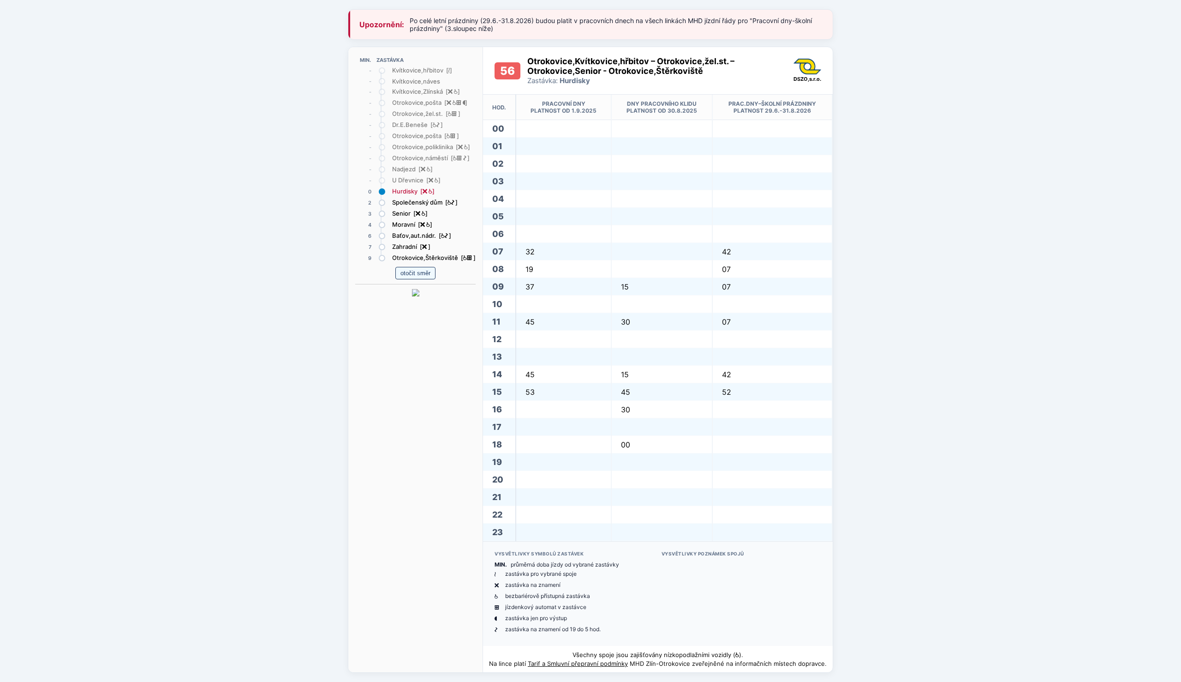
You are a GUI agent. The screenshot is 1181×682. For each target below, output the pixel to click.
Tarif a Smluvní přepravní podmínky (578, 663)
